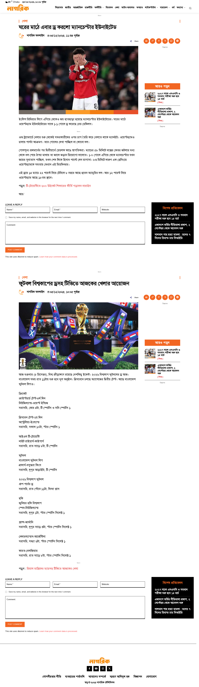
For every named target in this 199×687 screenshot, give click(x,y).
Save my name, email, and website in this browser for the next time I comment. (40, 217)
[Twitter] (109, 668)
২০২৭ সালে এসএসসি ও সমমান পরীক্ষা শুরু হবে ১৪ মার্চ (169, 96)
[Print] (146, 41)
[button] (190, 8)
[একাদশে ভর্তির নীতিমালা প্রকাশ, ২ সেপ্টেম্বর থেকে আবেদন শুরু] (150, 112)
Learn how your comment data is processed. (58, 257)
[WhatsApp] (171, 41)
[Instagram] (103, 668)
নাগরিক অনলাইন (35, 35)
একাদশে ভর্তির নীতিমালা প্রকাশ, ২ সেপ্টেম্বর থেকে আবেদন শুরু (168, 113)
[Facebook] (159, 41)
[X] (165, 41)
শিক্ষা (160, 103)
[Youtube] (96, 668)
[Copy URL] (152, 41)
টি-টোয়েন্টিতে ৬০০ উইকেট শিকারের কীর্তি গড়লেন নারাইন (58, 186)
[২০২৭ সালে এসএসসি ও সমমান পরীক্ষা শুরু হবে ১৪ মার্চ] (150, 97)
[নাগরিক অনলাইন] (22, 35)
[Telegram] (177, 41)
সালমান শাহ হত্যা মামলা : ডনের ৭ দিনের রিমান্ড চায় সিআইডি (172, 236)
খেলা (25, 21)
